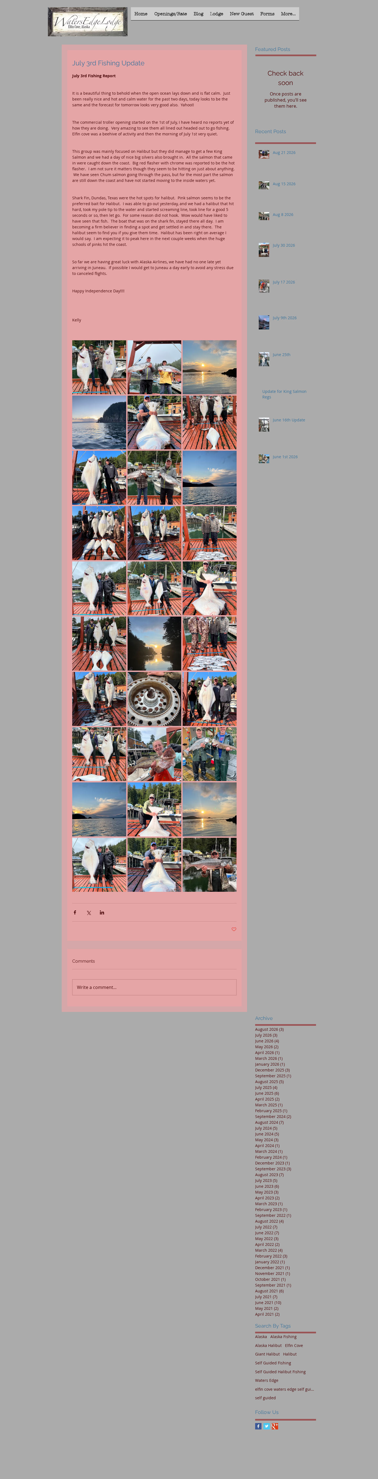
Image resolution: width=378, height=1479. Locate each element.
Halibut (290, 1354)
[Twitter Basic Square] (266, 1426)
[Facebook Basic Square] (258, 1426)
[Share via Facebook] (74, 912)
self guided (265, 1397)
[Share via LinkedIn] (102, 912)
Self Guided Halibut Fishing (280, 1371)
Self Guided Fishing (273, 1362)
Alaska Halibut (268, 1345)
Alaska (261, 1336)
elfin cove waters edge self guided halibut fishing (285, 1389)
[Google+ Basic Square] (275, 1426)
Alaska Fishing (283, 1336)
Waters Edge (266, 1380)
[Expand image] (99, 367)
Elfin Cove (294, 1345)
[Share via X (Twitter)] (88, 912)
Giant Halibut (267, 1354)
